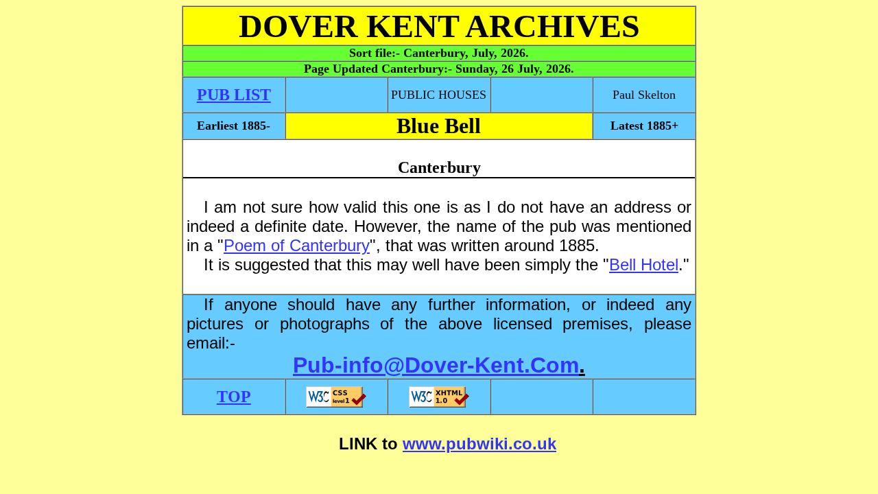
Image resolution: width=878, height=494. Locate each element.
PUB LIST (234, 95)
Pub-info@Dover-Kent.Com (436, 365)
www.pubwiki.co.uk (479, 443)
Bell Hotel (643, 264)
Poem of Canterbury (297, 245)
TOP (234, 396)
